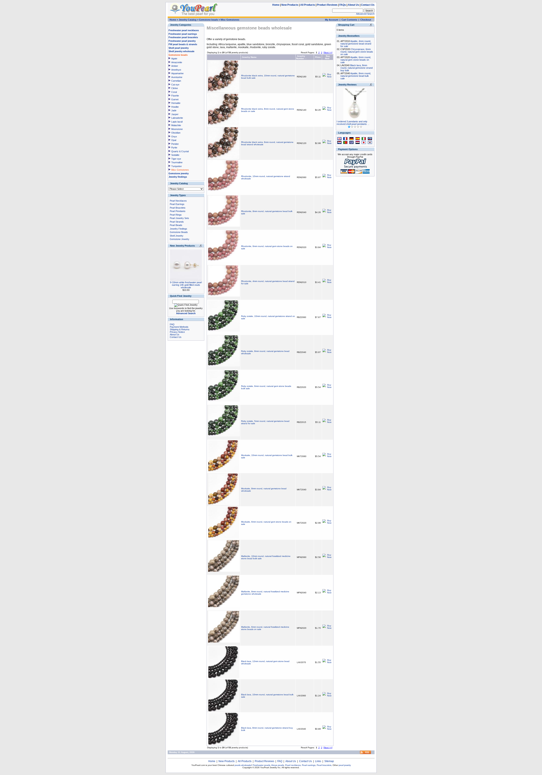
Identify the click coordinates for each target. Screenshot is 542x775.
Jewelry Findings (178, 228)
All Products (307, 4)
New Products (289, 4)
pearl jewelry (345, 765)
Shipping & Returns (179, 329)
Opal (173, 140)
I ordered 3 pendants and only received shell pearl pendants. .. (353, 122)
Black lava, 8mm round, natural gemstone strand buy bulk (356, 68)
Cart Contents (349, 19)
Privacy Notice (177, 332)
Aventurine (176, 77)
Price (318, 57)
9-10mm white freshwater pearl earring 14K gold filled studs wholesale (186, 285)
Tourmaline (177, 162)
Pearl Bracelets (177, 207)
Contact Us (368, 4)
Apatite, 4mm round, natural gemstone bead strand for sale (355, 43)
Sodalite (175, 155)
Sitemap (329, 761)
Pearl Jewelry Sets (179, 218)
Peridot (174, 144)
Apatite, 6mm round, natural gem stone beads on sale (355, 60)
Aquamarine (177, 73)
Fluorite (175, 95)
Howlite (175, 107)
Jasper (174, 114)
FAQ (172, 324)
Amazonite (176, 62)
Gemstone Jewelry (179, 239)
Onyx (174, 136)
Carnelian (176, 80)
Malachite (176, 125)
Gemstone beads (208, 19)
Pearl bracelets (324, 765)
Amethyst (176, 69)
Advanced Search (365, 14)
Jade (173, 110)
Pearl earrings (308, 765)
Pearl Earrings (177, 204)
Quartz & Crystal (180, 151)
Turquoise (176, 166)
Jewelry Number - (301, 57)
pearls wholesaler (243, 765)
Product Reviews (327, 4)
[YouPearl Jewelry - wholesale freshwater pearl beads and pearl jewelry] (365, 753)
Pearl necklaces (293, 765)
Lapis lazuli (177, 121)
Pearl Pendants (177, 211)
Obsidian (175, 132)
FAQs (342, 4)
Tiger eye (176, 159)
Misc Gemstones (230, 19)
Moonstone (177, 129)
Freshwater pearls (261, 765)
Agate (174, 58)
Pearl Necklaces (178, 200)
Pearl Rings (176, 214)
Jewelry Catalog (187, 19)
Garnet (174, 99)
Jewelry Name (249, 57)
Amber (174, 66)
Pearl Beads (176, 225)
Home (275, 4)
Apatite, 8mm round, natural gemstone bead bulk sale (355, 76)
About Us (353, 4)
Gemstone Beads (179, 232)
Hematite (175, 103)
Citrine (174, 88)
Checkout (365, 19)
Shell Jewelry (176, 235)
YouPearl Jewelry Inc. (270, 767)
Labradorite (177, 118)
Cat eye (175, 84)
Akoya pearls (277, 765)
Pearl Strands (177, 221)
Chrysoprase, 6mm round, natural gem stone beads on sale (356, 52)
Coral (174, 92)
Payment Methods (179, 327)
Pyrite (174, 147)
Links (318, 761)
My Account (331, 19)
